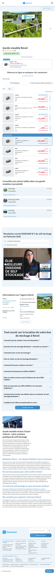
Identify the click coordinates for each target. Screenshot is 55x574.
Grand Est (43, 559)
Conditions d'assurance (24, 564)
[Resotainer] (27, 3)
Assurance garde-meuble (7, 548)
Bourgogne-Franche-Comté (8, 561)
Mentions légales (6, 566)
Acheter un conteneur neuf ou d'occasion (20, 544)
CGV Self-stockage (6, 564)
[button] (50, 98)
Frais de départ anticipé (33, 564)
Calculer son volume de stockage (7, 547)
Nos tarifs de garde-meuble (8, 544)
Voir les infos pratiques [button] (26, 57)
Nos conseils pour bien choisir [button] (27, 75)
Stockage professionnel (32, 552)
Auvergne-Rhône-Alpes (45, 558)
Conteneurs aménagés (19, 547)
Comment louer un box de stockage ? (17, 353)
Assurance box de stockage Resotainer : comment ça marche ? (26, 346)
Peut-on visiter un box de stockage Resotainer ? (21, 359)
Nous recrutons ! (44, 547)
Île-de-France (5, 558)
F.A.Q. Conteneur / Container (20, 548)
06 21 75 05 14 (47, 8)
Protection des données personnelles (17, 566)
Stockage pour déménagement (31, 545)
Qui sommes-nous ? (45, 543)
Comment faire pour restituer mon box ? (18, 365)
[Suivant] (50, 28)
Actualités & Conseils (32, 543)
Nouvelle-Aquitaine (32, 558)
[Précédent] (5, 264)
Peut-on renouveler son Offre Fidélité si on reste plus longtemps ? (23, 387)
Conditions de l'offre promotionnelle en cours (20, 402)
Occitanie (17, 558)
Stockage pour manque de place (33, 548)
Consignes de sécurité (14, 564)
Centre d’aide (43, 546)
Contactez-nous (44, 544)
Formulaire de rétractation (45, 564)
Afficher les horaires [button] (24, 306)
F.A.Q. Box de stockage (7, 550)
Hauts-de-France (18, 559)
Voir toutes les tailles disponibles (9, 194)
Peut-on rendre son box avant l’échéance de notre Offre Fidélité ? (24, 378)
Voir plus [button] (5, 317)
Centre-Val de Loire (19, 561)
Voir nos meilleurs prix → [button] (16, 67)
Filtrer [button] (50, 571)
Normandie (30, 559)
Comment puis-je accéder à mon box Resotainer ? (21, 340)
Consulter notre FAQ (27, 407)
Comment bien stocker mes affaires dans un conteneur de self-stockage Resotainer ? (26, 395)
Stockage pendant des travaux (32, 551)
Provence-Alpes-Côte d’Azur (8, 559)
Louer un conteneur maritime (21, 546)
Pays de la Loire (31, 561)
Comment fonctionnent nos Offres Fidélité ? (20, 371)
